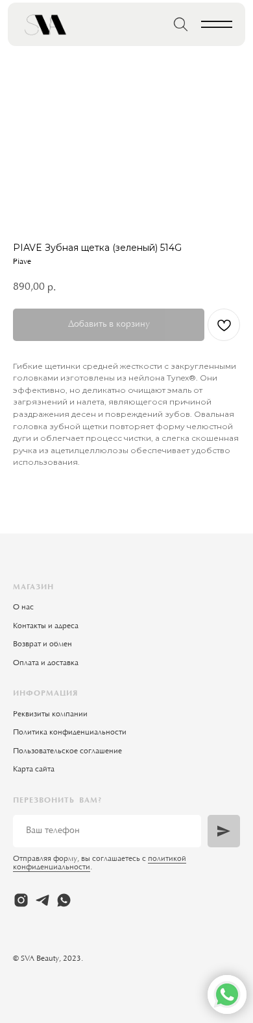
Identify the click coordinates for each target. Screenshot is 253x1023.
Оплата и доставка (45, 663)
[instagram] (21, 900)
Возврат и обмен (42, 644)
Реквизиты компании (50, 714)
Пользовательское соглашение (67, 751)
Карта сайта (33, 769)
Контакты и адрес (44, 626)
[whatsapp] (64, 900)
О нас (23, 607)
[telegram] (42, 900)
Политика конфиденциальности (69, 732)
